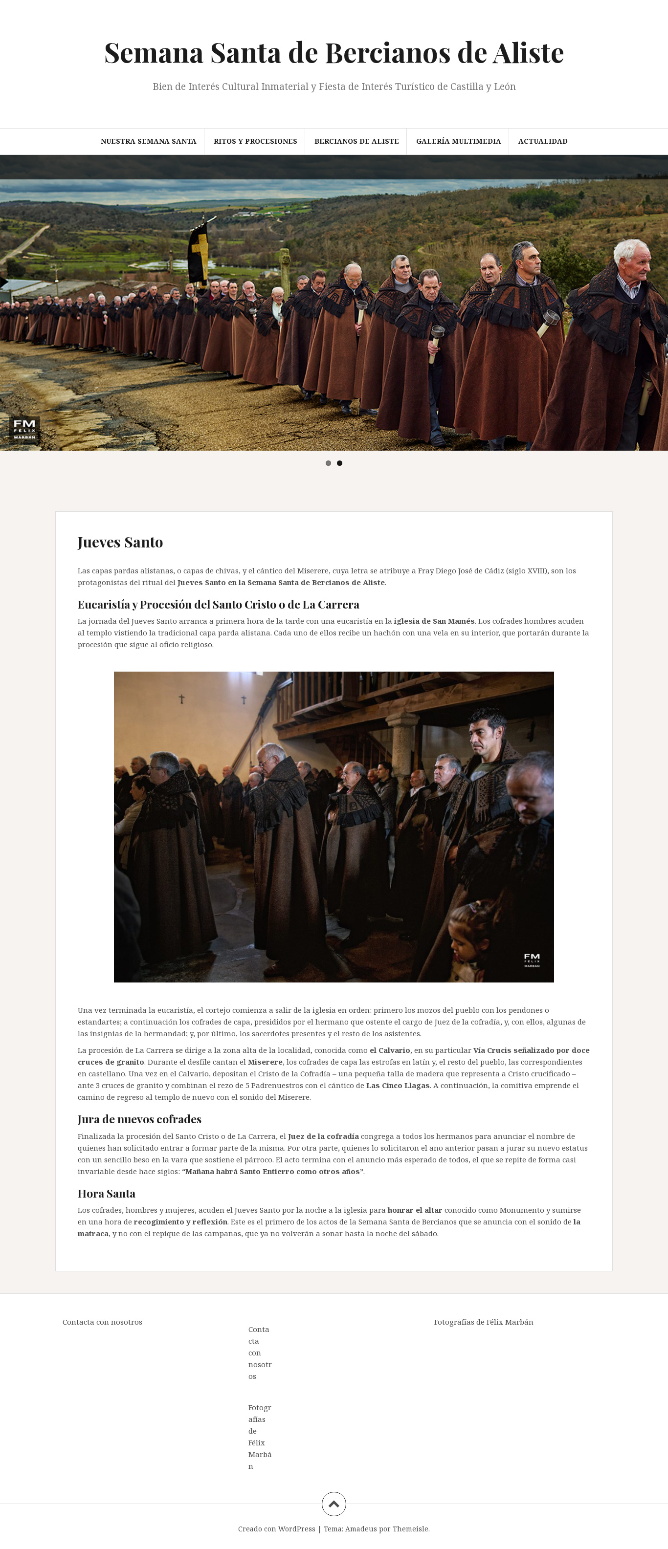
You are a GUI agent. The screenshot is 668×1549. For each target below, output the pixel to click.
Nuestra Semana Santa (149, 141)
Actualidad (543, 141)
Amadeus (361, 1528)
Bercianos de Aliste (356, 141)
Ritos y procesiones (255, 141)
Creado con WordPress (276, 1528)
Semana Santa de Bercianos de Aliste (334, 51)
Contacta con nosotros (102, 1322)
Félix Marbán (260, 1454)
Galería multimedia (458, 141)
